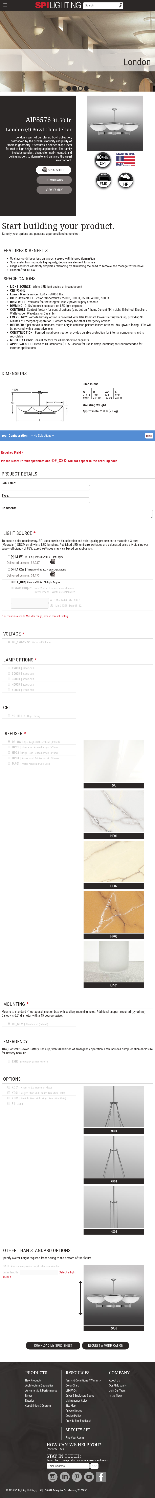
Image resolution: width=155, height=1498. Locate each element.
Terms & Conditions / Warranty (83, 1380)
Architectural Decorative (39, 1385)
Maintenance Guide (77, 1400)
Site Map (71, 1405)
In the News (116, 1395)
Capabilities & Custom (38, 1405)
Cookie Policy (73, 1416)
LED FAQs (71, 1390)
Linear (28, 1395)
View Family (54, 190)
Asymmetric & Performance (41, 1390)
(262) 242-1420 (55, 1449)
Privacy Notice (74, 1410)
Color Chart (72, 1385)
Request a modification (105, 1345)
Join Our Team (117, 1390)
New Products (33, 1380)
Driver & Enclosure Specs (80, 1395)
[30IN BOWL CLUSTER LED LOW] (52, 563)
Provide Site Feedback (78, 1421)
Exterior (29, 1400)
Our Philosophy (118, 1385)
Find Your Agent (75, 1437)
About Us (114, 1380)
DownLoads (54, 180)
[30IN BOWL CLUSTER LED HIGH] (52, 575)
